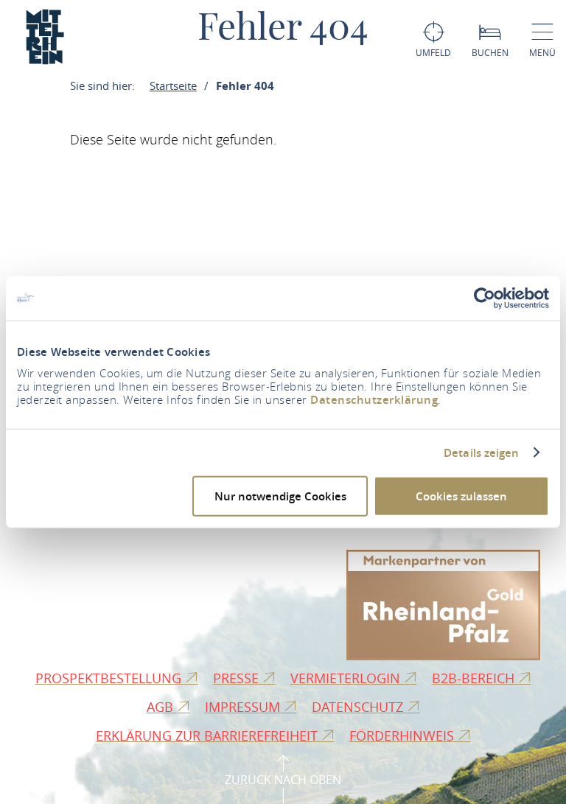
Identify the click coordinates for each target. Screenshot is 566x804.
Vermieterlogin (347, 678)
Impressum (244, 707)
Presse (237, 678)
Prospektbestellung (110, 678)
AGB (162, 707)
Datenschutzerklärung (374, 400)
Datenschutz (359, 707)
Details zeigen (481, 452)
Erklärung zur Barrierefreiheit (208, 735)
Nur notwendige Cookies (280, 496)
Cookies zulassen (461, 496)
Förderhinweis (403, 735)
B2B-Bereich (475, 678)
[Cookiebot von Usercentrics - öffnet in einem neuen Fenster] (484, 298)
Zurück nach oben (283, 780)
